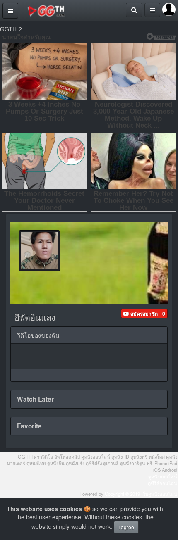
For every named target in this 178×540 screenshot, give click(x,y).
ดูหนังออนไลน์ (162, 476)
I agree (126, 526)
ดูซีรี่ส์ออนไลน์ (162, 483)
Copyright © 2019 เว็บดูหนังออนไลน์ (141, 493)
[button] (140, 313)
